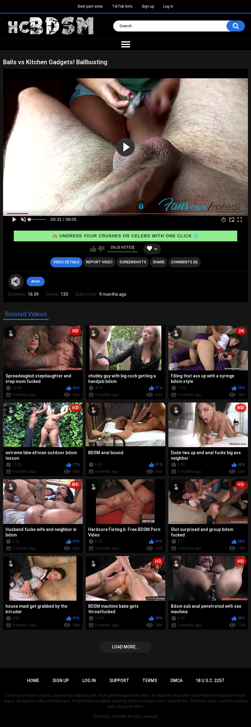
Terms (149, 680)
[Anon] (16, 281)
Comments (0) (184, 262)
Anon (35, 281)
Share (159, 262)
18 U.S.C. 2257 (210, 680)
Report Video (99, 262)
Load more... (125, 646)
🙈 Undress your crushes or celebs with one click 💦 (125, 235)
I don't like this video (101, 249)
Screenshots (132, 262)
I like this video (93, 249)
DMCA (176, 680)
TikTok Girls (122, 6)
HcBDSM (119, 716)
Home (33, 680)
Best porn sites (90, 6)
